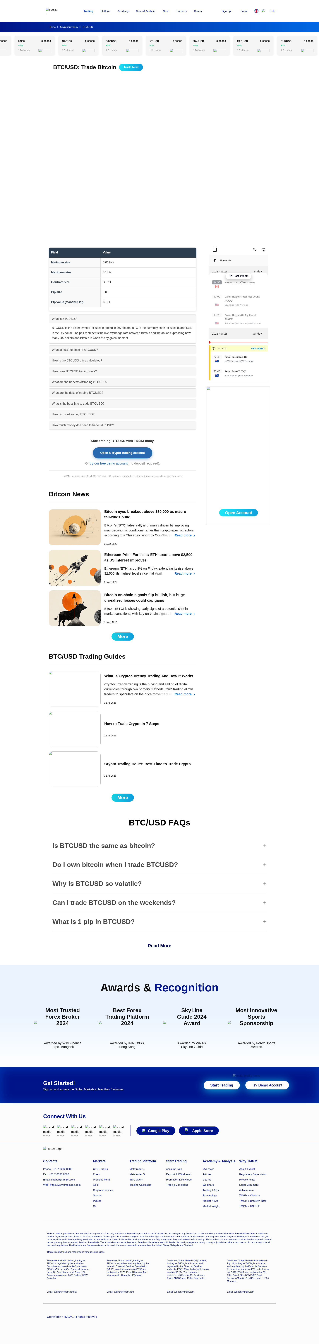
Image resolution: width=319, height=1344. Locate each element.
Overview (208, 1168)
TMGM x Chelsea (249, 1195)
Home (52, 26)
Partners (182, 11)
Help (272, 11)
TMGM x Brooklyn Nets (252, 1200)
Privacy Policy (247, 1179)
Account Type (174, 1168)
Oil (94, 1206)
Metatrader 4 (137, 1168)
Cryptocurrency (69, 26)
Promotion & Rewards (179, 1179)
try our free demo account (109, 463)
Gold (96, 1184)
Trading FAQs (211, 1190)
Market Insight (211, 1206)
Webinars (208, 1184)
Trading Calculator (140, 1184)
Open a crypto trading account (122, 453)
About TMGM (247, 1168)
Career (198, 11)
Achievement (246, 1190)
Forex (96, 1174)
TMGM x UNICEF (249, 1206)
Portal (244, 11)
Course (207, 1179)
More (122, 636)
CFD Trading (100, 1168)
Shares (97, 1195)
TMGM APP (136, 1179)
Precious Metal (101, 1179)
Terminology (210, 1195)
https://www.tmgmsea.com (65, 1184)
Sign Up (226, 11)
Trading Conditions (177, 1184)
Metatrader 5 (137, 1174)
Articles (207, 1174)
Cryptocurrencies (103, 1190)
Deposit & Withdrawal (178, 1174)
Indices (97, 1200)
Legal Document (248, 1184)
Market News (210, 1200)
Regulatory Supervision (252, 1174)
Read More (159, 945)
